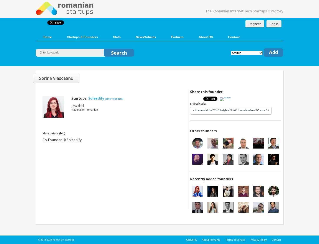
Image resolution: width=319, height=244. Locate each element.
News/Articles (146, 37)
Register (255, 24)
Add (273, 52)
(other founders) (114, 98)
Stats (117, 37)
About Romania (211, 240)
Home (47, 37)
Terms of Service (235, 240)
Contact (234, 37)
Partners (177, 37)
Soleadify (96, 98)
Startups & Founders (82, 37)
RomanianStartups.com (65, 8)
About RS (206, 37)
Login (274, 24)
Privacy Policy (258, 240)
